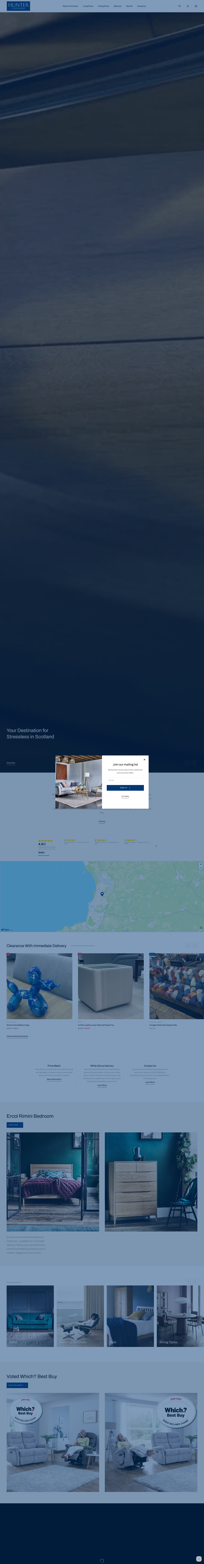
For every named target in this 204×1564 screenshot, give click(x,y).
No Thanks (125, 796)
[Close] (144, 760)
